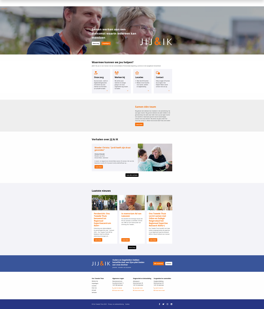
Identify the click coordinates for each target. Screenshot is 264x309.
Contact (168, 263)
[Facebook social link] (159, 304)
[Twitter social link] (163, 304)
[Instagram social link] (167, 304)
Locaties (94, 286)
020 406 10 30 (138, 288)
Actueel (94, 290)
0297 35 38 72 (159, 288)
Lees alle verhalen (132, 175)
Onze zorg (96, 43)
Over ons (94, 288)
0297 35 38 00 (118, 288)
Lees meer (139, 124)
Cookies (127, 304)
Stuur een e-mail (118, 290)
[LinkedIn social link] (171, 304)
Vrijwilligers (106, 43)
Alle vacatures (158, 263)
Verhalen (94, 292)
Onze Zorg (132, 247)
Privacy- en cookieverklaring (116, 304)
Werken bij (95, 281)
